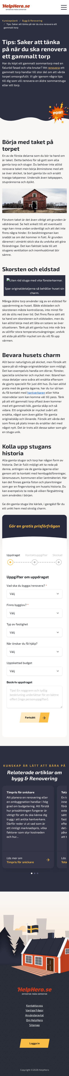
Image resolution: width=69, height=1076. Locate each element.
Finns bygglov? (18, 605)
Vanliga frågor (34, 1010)
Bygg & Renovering (32, 20)
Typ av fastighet (17, 624)
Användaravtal (34, 1015)
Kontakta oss (34, 1005)
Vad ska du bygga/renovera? (27, 585)
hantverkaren (36, 392)
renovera (54, 67)
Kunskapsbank (10, 20)
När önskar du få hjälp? (22, 643)
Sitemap (34, 1025)
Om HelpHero (34, 1020)
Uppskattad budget (19, 662)
